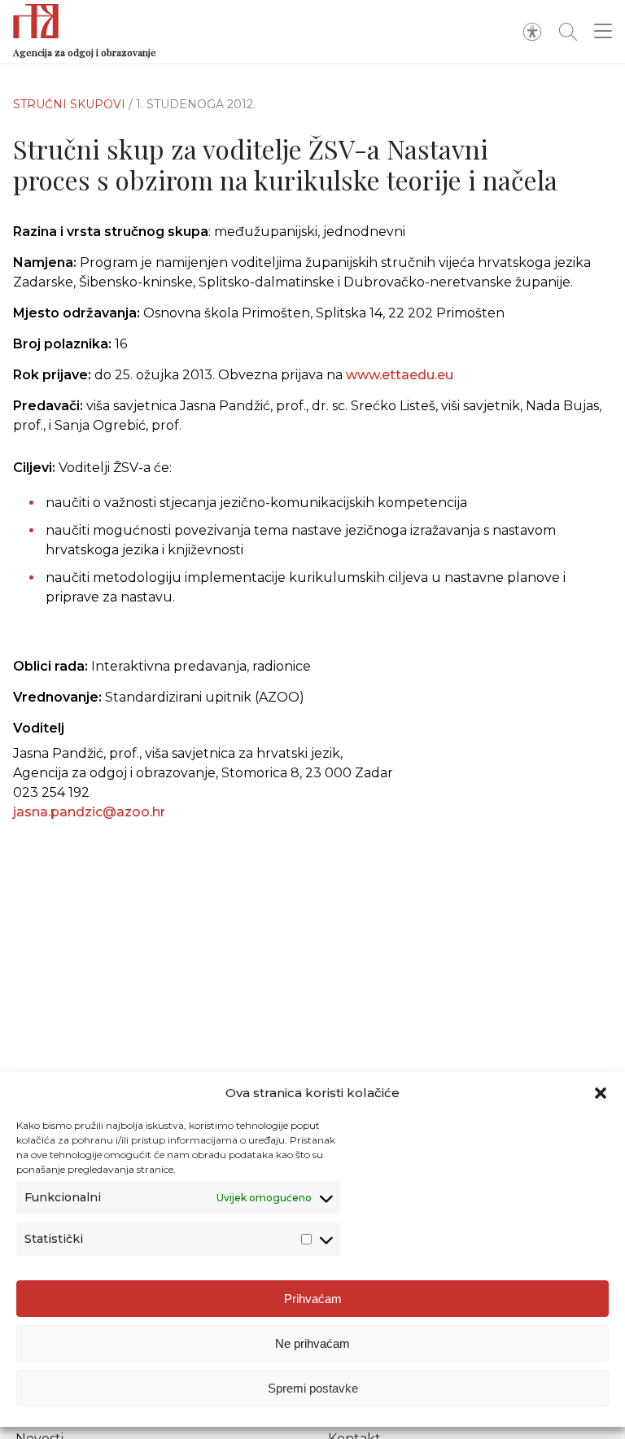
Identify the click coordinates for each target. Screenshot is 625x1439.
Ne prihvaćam (312, 1343)
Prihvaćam (313, 1299)
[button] (600, 1093)
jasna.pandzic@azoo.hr (89, 812)
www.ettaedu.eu (399, 375)
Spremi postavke (313, 1388)
